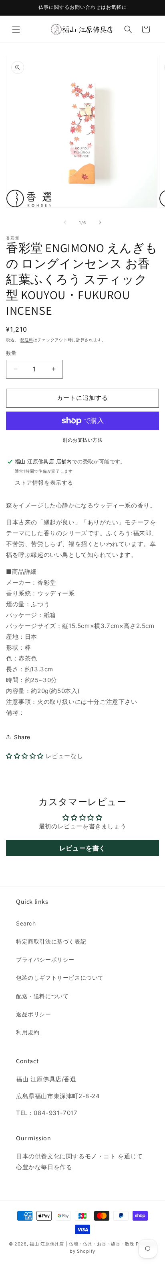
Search (26, 923)
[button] (16, 29)
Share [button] (22, 737)
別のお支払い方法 (82, 440)
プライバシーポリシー (45, 959)
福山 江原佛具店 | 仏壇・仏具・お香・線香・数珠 (82, 1244)
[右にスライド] (100, 222)
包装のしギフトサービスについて (60, 977)
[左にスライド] (65, 222)
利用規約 (27, 1032)
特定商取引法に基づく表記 (51, 941)
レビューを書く (82, 848)
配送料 (26, 339)
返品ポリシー (33, 1014)
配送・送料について (42, 996)
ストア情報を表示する (44, 482)
